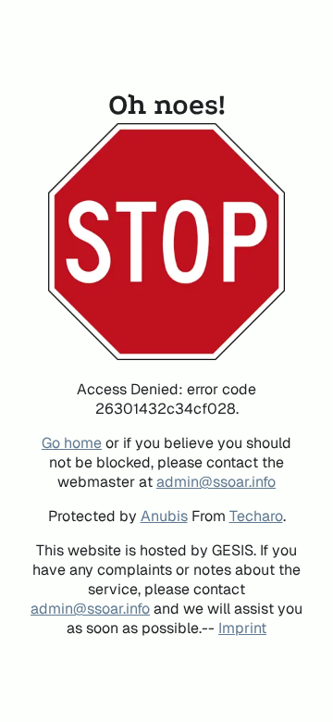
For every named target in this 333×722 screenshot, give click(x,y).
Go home (72, 443)
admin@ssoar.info (216, 482)
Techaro (256, 516)
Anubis (164, 516)
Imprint (242, 628)
